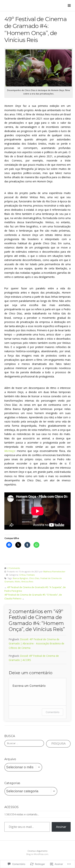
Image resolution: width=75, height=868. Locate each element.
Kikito (17, 581)
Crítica (22, 574)
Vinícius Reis (27, 581)
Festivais (31, 574)
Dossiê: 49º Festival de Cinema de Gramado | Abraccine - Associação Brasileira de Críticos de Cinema (36, 643)
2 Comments (13, 568)
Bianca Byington (20, 578)
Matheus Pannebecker (54, 571)
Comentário (52, 712)
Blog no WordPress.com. (37, 854)
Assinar (61, 827)
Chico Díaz (34, 578)
